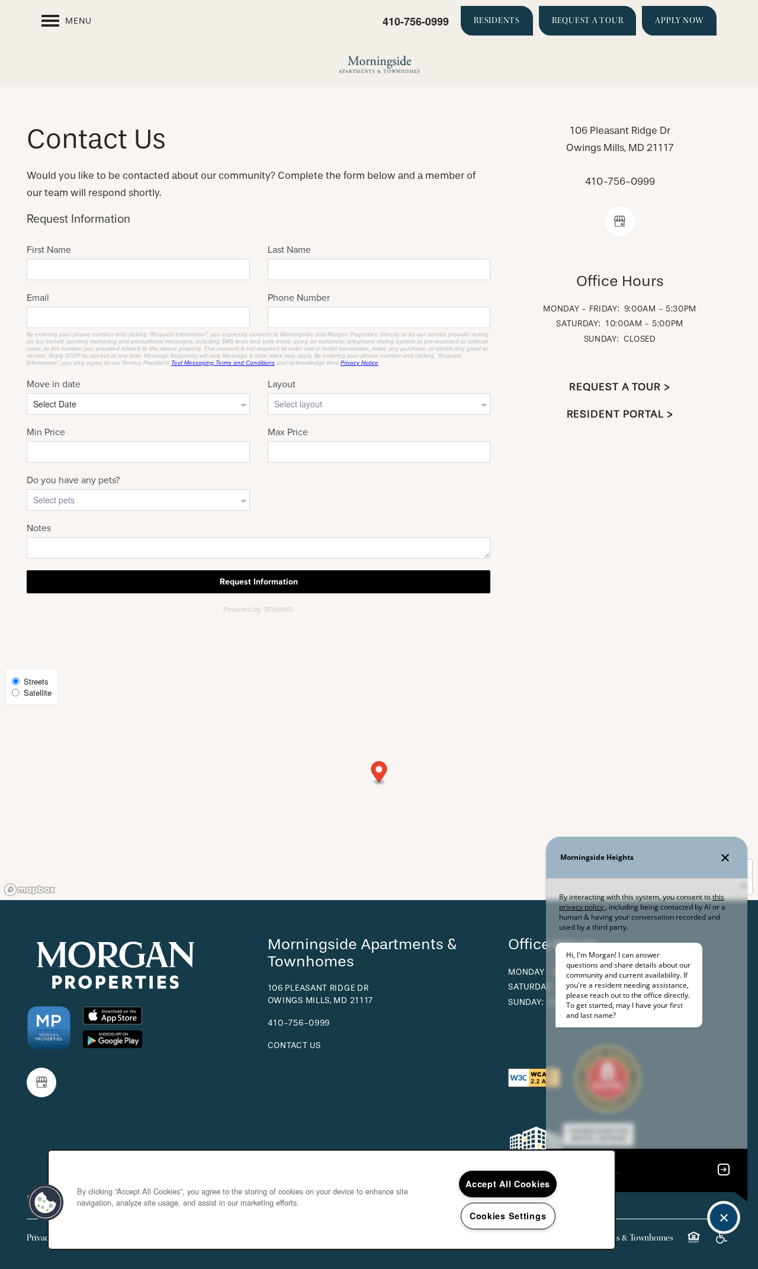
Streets (36, 681)
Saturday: (578, 324)
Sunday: (601, 339)
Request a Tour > (619, 387)
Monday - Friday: (581, 309)
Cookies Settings (508, 1216)
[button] (497, 21)
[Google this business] (620, 221)
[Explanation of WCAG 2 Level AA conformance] (534, 1076)
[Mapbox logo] (30, 890)
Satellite (38, 692)
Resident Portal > (620, 414)
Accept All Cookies (507, 1184)
